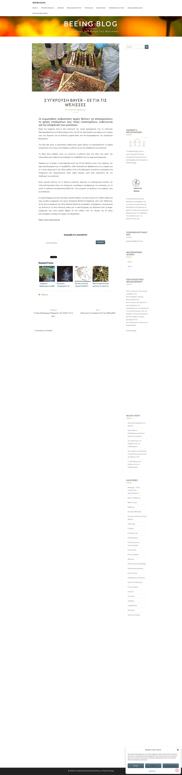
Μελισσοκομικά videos (40, 13)
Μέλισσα (35, 8)
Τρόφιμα (131, 601)
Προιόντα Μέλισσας (47, 8)
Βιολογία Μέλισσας (134, 512)
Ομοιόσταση (132, 573)
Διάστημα (131, 524)
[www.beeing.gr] (137, 142)
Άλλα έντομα (132, 502)
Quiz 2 (130, 266)
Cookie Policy (152, 771)
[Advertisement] (137, 88)
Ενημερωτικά (133, 533)
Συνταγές (131, 596)
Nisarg (111, 771)
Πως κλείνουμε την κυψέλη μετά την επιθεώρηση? (134, 443)
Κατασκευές (132, 550)
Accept (136, 766)
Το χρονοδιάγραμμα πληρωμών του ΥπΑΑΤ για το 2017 (53, 313)
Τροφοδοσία (88, 8)
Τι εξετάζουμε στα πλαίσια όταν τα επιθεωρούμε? (134, 464)
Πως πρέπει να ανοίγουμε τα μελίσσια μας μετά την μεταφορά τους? (137, 454)
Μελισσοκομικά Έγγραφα (137, 564)
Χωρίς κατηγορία (134, 615)
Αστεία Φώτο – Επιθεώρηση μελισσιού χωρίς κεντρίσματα (136, 433)
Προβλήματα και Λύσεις (116, 8)
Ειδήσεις (44, 294)
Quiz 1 (130, 262)
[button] (178, 750)
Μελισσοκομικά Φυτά (74, 8)
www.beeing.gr (131, 330)
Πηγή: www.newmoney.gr (49, 220)
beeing (83, 110)
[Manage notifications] (177, 770)
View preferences (171, 766)
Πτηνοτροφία (133, 587)
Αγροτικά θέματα (134, 498)
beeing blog (39, 2)
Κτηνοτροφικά (133, 554)
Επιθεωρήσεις (101, 8)
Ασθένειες (131, 507)
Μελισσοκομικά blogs (135, 8)
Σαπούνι (131, 592)
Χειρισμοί (61, 8)
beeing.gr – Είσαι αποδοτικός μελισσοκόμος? (134, 490)
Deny (153, 766)
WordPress (96, 771)
